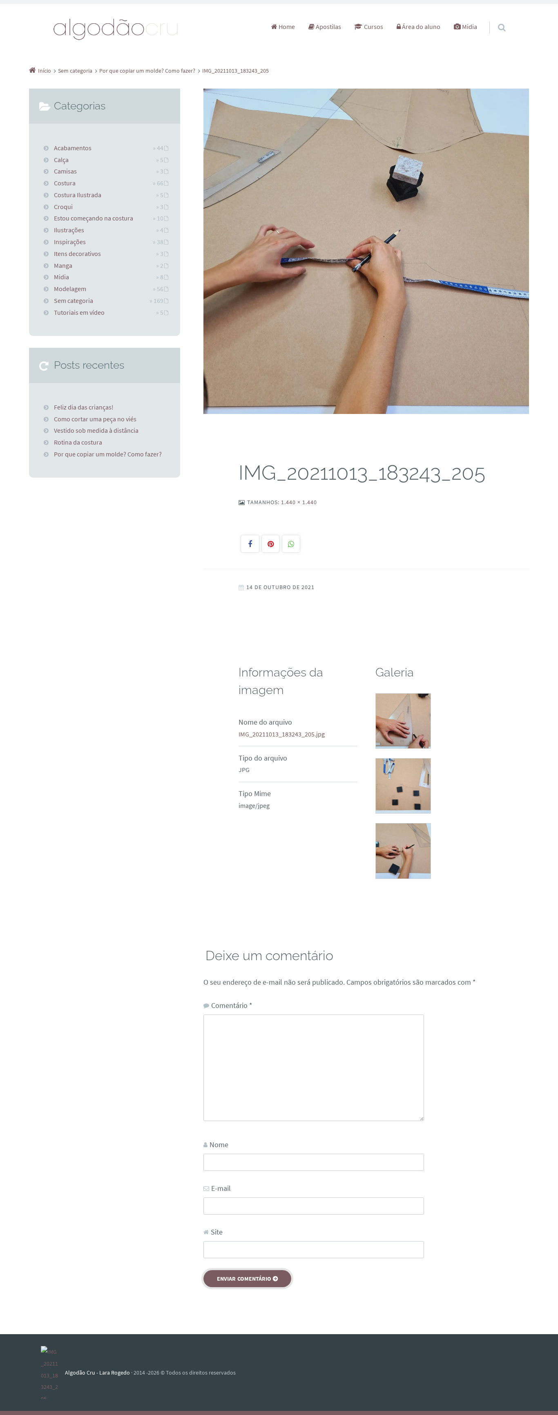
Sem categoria (73, 300)
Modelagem (70, 289)
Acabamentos (73, 148)
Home (286, 26)
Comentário (231, 1005)
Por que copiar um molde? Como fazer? (108, 454)
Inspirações (70, 242)
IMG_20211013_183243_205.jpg (282, 734)
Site (217, 1232)
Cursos (373, 26)
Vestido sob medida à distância (96, 430)
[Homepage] (116, 29)
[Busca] (494, 19)
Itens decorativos (77, 253)
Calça (61, 160)
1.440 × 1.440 (299, 502)
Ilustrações (69, 230)
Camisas (65, 171)
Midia (469, 26)
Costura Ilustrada (77, 195)
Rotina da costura (78, 442)
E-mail (221, 1188)
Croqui (63, 206)
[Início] (53, 1372)
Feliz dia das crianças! (84, 407)
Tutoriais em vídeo (79, 312)
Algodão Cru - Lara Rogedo (97, 1372)
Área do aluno (420, 26)
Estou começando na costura (93, 218)
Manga (63, 265)
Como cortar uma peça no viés (95, 419)
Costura (65, 183)
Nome (219, 1144)
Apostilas (328, 26)
